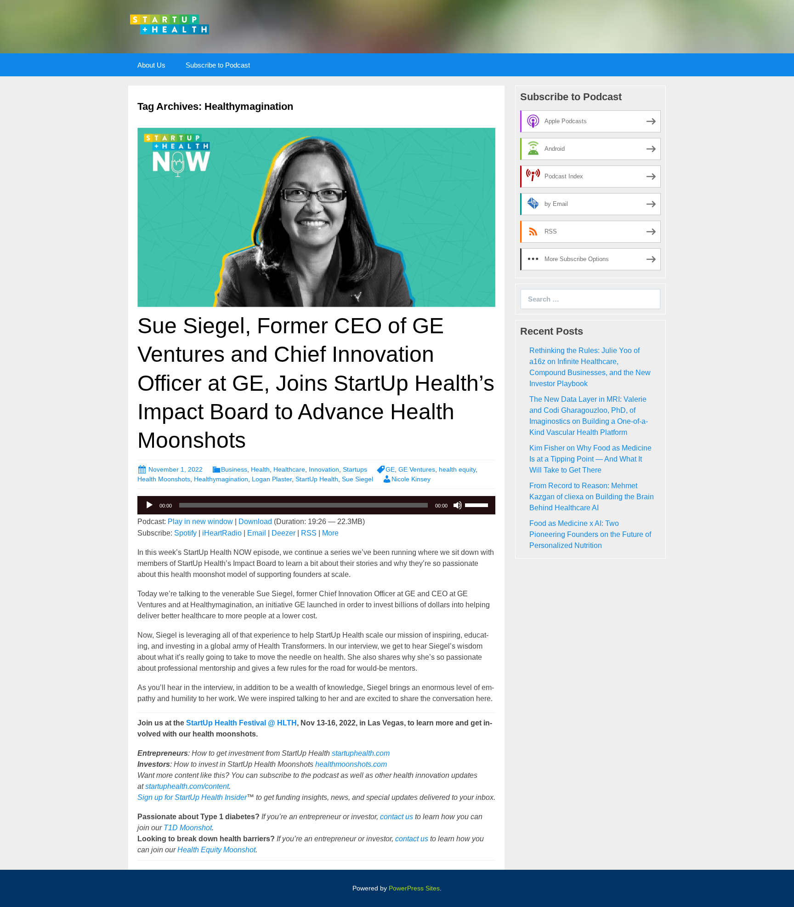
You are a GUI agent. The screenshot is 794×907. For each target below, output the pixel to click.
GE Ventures (416, 469)
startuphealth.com (361, 753)
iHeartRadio (222, 533)
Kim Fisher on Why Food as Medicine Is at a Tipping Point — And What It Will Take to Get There (590, 459)
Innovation (324, 469)
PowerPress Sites (414, 888)
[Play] (149, 505)
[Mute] (457, 505)
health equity (457, 469)
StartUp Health (316, 479)
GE (390, 469)
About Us (151, 65)
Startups (355, 469)
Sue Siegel (357, 479)
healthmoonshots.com (351, 764)
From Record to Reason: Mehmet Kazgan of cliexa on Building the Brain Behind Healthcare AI (591, 497)
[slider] (478, 504)
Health (260, 469)
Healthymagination (221, 479)
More (330, 533)
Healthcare (289, 469)
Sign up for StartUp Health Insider (192, 797)
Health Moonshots (163, 479)
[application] (316, 505)
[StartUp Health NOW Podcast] (169, 24)
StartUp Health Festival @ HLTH (241, 723)
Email (256, 533)
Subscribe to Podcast (218, 65)
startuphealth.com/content (187, 786)
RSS (309, 533)
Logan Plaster (272, 479)
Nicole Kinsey (411, 479)
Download (255, 521)
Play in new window (200, 521)
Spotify (185, 533)
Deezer (283, 533)
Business (234, 469)
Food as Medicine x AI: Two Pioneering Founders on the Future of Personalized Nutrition (590, 534)
